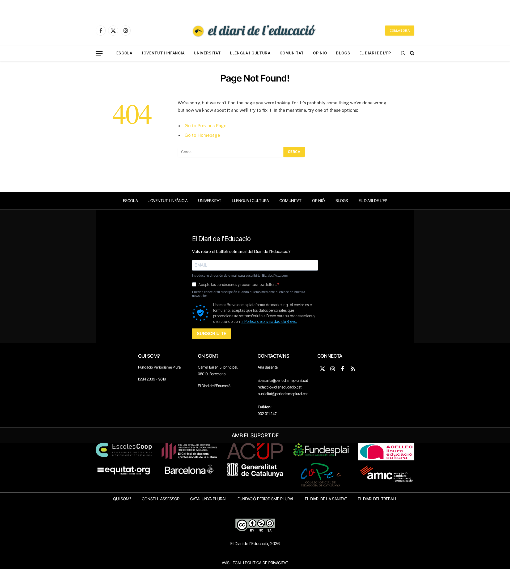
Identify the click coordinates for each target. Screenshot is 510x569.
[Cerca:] (231, 152)
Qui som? (122, 498)
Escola (124, 53)
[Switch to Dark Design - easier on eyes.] (403, 53)
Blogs (343, 53)
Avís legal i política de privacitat (255, 562)
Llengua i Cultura (250, 53)
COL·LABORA (400, 30)
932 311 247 (267, 413)
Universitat (207, 53)
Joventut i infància (163, 53)
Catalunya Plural (208, 498)
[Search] (411, 53)
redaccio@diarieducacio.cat (279, 387)
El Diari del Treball (377, 498)
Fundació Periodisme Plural (159, 367)
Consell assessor (161, 498)
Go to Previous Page (205, 125)
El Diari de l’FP (375, 53)
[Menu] (99, 53)
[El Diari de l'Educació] (255, 30)
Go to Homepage (202, 135)
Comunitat (292, 53)
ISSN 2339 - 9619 (152, 379)
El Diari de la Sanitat (326, 498)
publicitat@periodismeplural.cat (283, 393)
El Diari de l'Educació (214, 385)
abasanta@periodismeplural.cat (283, 380)
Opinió (320, 53)
